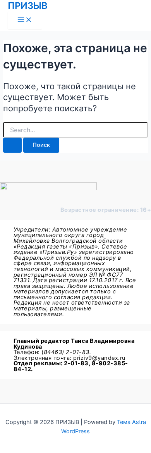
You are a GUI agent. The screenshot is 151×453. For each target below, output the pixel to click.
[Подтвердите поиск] (12, 145)
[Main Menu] (25, 20)
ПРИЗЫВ (28, 5)
